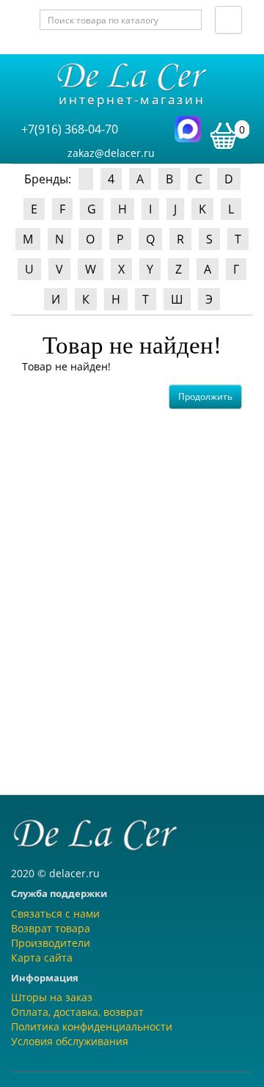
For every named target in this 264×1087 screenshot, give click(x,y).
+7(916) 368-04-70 (69, 129)
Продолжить (205, 396)
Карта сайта (42, 958)
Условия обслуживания (69, 1041)
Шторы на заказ (51, 997)
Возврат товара (50, 928)
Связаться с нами (55, 914)
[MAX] (188, 128)
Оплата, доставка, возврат (77, 1012)
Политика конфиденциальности (91, 1026)
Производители (50, 943)
